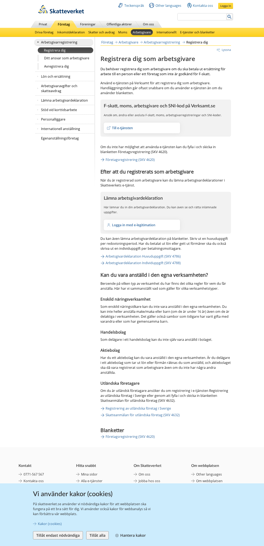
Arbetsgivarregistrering (59, 42)
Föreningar (87, 24)
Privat (43, 24)
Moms (122, 32)
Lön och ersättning (55, 76)
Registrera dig (55, 50)
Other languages (168, 5)
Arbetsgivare (142, 32)
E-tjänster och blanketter (197, 32)
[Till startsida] (61, 12)
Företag (64, 24)
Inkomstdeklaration (71, 32)
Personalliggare (53, 119)
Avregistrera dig (56, 66)
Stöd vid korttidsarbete (59, 110)
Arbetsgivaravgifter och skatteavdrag (59, 88)
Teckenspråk (134, 5)
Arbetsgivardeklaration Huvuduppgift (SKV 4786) (143, 256)
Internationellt (167, 32)
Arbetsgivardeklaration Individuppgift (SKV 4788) (143, 263)
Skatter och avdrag (101, 32)
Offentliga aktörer (119, 24)
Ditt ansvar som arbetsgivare (66, 58)
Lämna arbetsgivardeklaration (64, 100)
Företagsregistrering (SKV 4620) (130, 159)
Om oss (148, 24)
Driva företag (44, 32)
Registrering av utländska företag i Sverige (138, 408)
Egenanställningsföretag (60, 138)
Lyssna (226, 50)
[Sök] (229, 16)
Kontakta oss (203, 5)
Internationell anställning (60, 129)
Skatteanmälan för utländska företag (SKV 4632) (143, 415)
